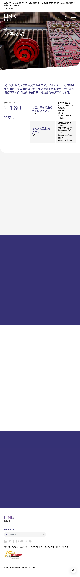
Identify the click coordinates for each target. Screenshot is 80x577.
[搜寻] (66, 17)
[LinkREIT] (40, 519)
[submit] (44, 534)
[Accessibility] (73, 570)
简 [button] (59, 17)
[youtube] (21, 542)
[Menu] (73, 17)
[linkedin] (5, 542)
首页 (6, 29)
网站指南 (7, 547)
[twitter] (9, 542)
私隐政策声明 (8, 5)
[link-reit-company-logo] (10, 17)
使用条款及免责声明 (47, 547)
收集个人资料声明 (62, 547)
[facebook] (13, 542)
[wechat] (30, 542)
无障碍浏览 (24, 547)
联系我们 (15, 547)
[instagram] (17, 542)
